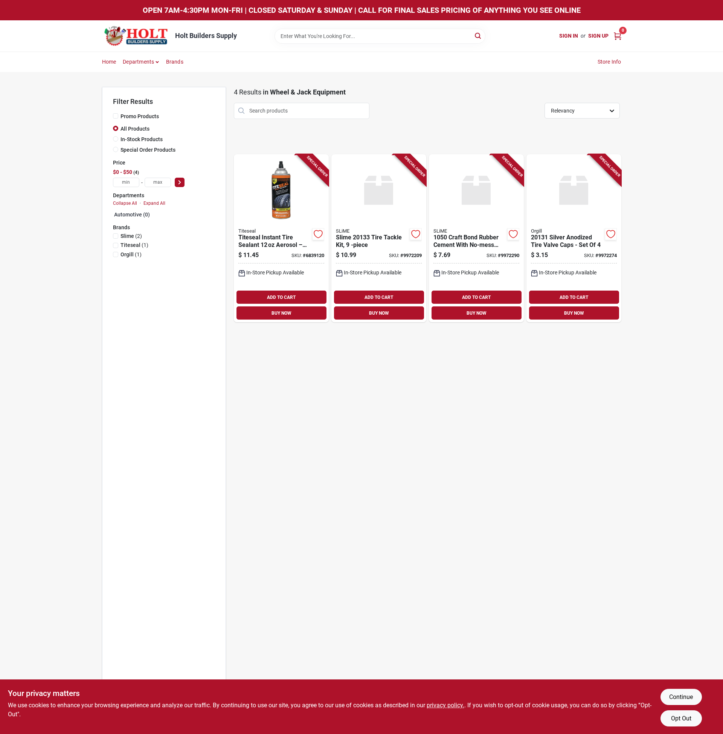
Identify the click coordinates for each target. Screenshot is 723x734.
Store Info (609, 62)
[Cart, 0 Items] (617, 36)
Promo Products (139, 116)
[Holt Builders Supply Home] (136, 36)
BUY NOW (281, 313)
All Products (134, 129)
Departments (138, 62)
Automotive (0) (132, 215)
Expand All (154, 203)
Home (109, 62)
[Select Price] (180, 182)
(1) (134, 245)
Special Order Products (147, 150)
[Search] (478, 35)
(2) (131, 236)
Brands (174, 62)
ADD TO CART (281, 297)
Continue (681, 696)
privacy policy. (445, 705)
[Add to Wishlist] (318, 234)
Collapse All (125, 203)
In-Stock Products (141, 139)
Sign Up (598, 36)
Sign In (568, 36)
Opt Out (681, 718)
